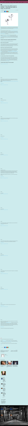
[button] (26, 2)
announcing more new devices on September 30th (13, 51)
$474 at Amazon (2, 242)
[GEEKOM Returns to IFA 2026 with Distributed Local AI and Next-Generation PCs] (2, 378)
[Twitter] (5, 11)
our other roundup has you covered (14, 30)
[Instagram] (21, 421)
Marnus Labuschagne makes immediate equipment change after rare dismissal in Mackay (15, 366)
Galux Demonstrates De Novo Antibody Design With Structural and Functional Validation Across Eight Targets (5, 351)
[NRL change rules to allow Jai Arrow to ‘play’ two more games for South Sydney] (3, 363)
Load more (3, 397)
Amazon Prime (4, 340)
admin (5, 354)
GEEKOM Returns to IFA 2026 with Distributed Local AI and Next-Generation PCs (4, 380)
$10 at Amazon (2, 137)
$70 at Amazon (2, 101)
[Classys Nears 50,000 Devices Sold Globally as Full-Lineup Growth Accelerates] (2, 383)
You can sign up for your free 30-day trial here (6, 341)
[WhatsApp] (8, 11)
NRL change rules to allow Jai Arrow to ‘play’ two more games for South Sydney (3, 366)
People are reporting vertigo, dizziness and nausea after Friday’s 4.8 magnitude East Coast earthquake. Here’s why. (3, 402)
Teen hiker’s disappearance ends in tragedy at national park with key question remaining (4, 394)
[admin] (2, 356)
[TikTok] (22, 421)
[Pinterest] (7, 11)
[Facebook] (4, 11)
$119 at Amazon (2, 119)
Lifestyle (1, 364)
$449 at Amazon (2, 224)
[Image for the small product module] (9, 70)
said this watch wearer (8, 322)
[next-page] (1, 368)
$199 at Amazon (2, 83)
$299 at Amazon (2, 176)
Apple (1, 36)
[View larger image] (1, 338)
